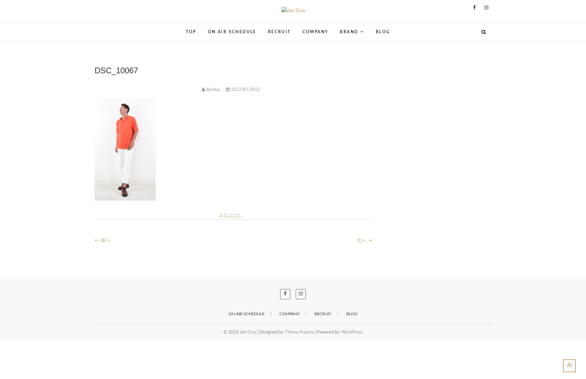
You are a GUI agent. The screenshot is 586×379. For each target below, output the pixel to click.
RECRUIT (279, 32)
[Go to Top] (569, 365)
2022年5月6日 (245, 90)
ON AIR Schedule (247, 314)
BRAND (349, 32)
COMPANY (315, 32)
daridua (213, 90)
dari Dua (110, 27)
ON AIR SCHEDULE (232, 32)
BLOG (383, 32)
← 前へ (102, 240)
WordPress (352, 332)
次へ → (364, 240)
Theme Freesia (299, 332)
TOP (191, 32)
